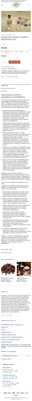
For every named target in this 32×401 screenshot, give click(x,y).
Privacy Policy (6, 332)
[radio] (7, 51)
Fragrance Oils (10, 34)
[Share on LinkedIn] (16, 76)
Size (2, 51)
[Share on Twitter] (8, 76)
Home (3, 34)
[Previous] (1, 274)
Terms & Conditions (8, 334)
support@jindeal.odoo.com (10, 378)
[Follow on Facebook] (2, 315)
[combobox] (16, 356)
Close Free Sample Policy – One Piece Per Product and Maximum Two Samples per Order (16, 346)
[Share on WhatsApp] (2, 76)
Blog (3, 329)
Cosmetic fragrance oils (10, 185)
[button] (2, 5)
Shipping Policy (7, 342)
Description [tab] (4, 85)
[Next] (31, 274)
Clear (29, 49)
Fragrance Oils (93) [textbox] (15, 355)
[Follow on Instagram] (5, 315)
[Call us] (8, 315)
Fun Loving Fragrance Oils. (19, 73)
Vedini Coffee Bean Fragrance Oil (7, 279)
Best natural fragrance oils (13, 71)
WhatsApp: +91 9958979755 (10, 377)
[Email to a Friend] (11, 76)
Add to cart (14, 62)
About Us (4, 327)
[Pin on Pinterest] (14, 76)
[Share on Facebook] (5, 76)
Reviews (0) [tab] (4, 91)
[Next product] (2, 44)
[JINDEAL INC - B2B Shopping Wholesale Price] (16, 5)
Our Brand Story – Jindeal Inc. (12, 324)
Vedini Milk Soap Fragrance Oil (22, 279)
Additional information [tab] (8, 88)
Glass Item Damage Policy (10, 339)
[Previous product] (5, 44)
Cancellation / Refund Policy (12, 337)
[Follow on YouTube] (11, 315)
